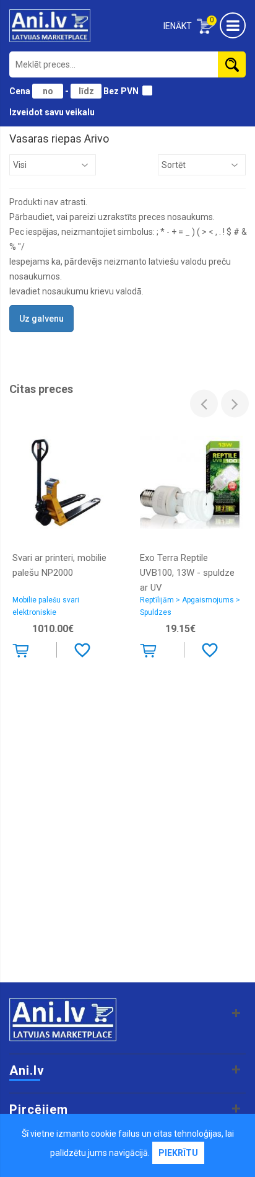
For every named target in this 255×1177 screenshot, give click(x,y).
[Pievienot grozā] (23, 652)
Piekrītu (178, 1153)
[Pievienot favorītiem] (82, 650)
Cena (20, 91)
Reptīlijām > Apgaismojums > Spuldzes (190, 606)
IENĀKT (177, 26)
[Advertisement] (127, 842)
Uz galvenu (41, 319)
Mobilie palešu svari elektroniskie (45, 606)
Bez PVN (121, 91)
